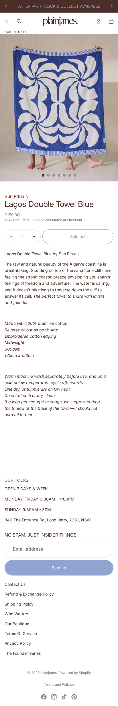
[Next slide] (111, 6)
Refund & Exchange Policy (29, 594)
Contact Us (15, 584)
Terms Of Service (21, 633)
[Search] (19, 21)
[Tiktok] (64, 696)
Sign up (59, 567)
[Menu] (6, 21)
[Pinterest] (74, 696)
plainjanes (48, 673)
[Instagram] (53, 696)
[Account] (98, 21)
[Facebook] (43, 696)
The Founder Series (23, 653)
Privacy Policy (18, 643)
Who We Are (16, 614)
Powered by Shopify (74, 673)
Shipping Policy (19, 604)
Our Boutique (17, 623)
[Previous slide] (6, 6)
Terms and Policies (59, 684)
